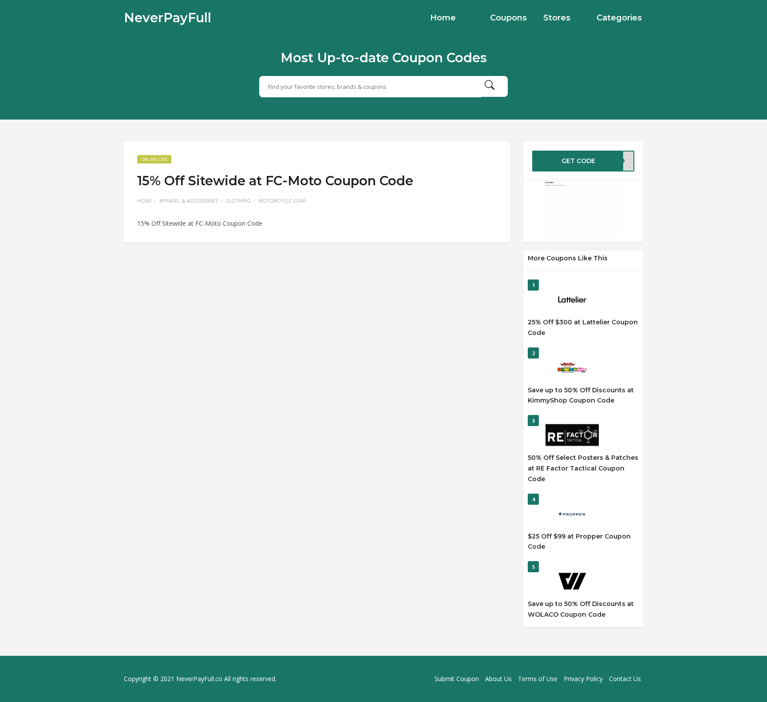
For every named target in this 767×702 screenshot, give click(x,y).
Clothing (238, 200)
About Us (498, 678)
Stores (556, 18)
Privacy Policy (583, 678)
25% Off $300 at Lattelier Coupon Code (583, 327)
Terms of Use (537, 678)
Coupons (508, 18)
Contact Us (625, 678)
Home (443, 18)
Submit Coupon (457, 678)
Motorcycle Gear (282, 200)
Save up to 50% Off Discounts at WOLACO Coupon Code (581, 609)
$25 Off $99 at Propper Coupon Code (579, 541)
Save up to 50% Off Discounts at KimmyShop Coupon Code (581, 395)
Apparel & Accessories (188, 200)
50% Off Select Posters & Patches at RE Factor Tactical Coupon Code (583, 468)
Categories (619, 18)
